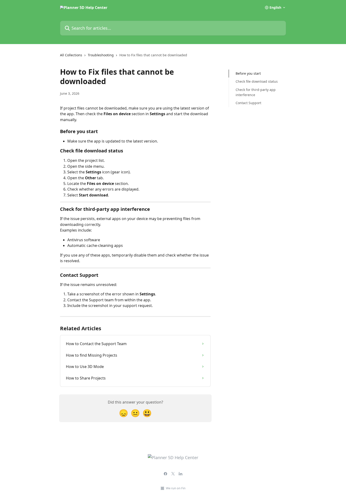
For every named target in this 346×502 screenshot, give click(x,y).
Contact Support (248, 103)
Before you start (248, 73)
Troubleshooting (101, 55)
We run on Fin (175, 488)
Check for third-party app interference (256, 92)
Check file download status (257, 81)
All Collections (71, 55)
